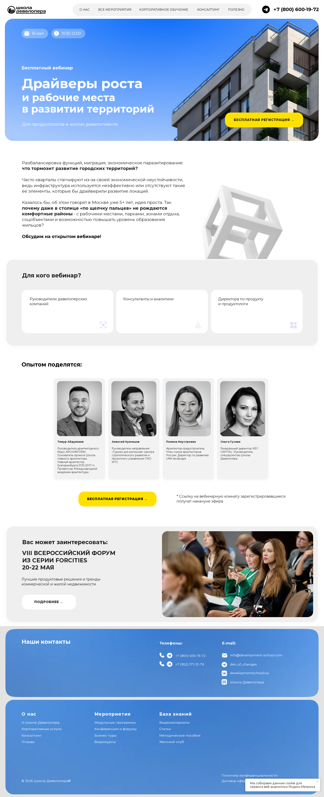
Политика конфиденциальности (250, 775)
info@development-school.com (256, 655)
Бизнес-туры (105, 735)
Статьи (165, 729)
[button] (264, 120)
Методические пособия (179, 735)
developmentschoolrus (249, 673)
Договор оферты (236, 781)
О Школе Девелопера (40, 722)
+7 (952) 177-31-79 (189, 664)
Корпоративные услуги (42, 729)
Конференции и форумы (115, 729)
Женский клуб (171, 742)
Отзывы (28, 742)
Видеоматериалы (174, 722)
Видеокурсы (105, 742)
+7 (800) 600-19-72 (296, 9)
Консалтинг (32, 735)
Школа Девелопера (247, 682)
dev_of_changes (243, 664)
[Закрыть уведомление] (317, 781)
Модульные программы (115, 722)
